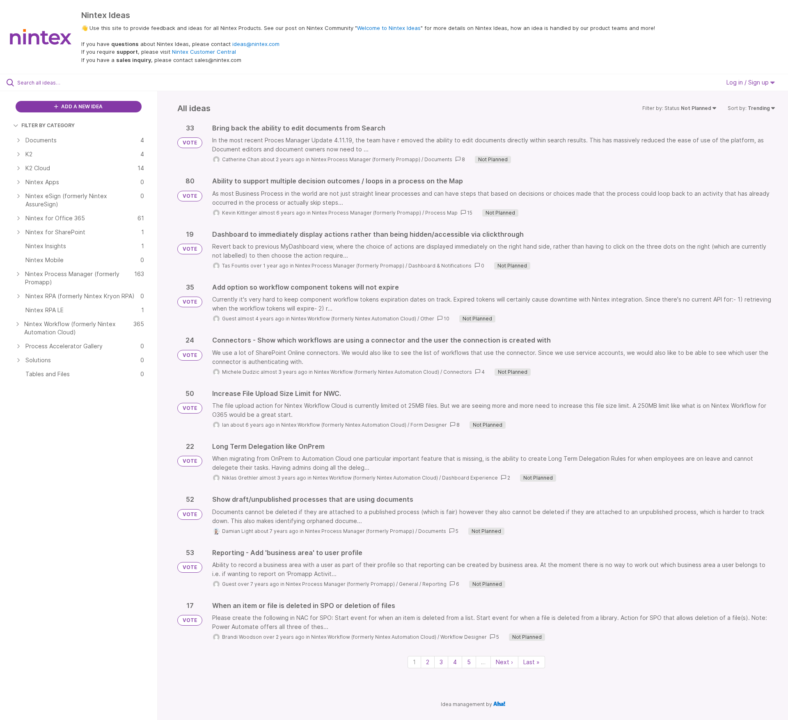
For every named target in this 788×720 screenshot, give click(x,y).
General (408, 584)
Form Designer (428, 425)
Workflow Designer (463, 637)
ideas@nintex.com (255, 44)
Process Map (441, 213)
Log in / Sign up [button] (748, 82)
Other (427, 318)
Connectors (457, 372)
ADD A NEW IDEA (81, 106)
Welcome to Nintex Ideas (389, 28)
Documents (438, 159)
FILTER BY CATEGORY (48, 125)
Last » (531, 661)
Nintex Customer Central (204, 51)
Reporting (434, 584)
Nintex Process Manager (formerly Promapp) (365, 159)
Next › (504, 661)
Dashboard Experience (470, 478)
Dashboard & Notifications (440, 266)
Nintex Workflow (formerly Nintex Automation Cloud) (353, 318)
